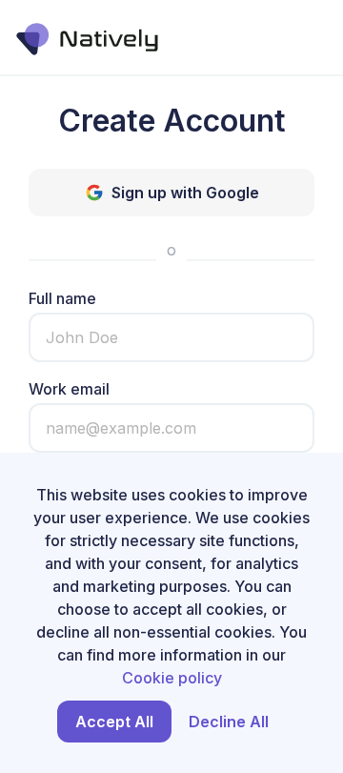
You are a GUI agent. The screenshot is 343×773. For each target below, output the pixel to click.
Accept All (114, 721)
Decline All (229, 721)
